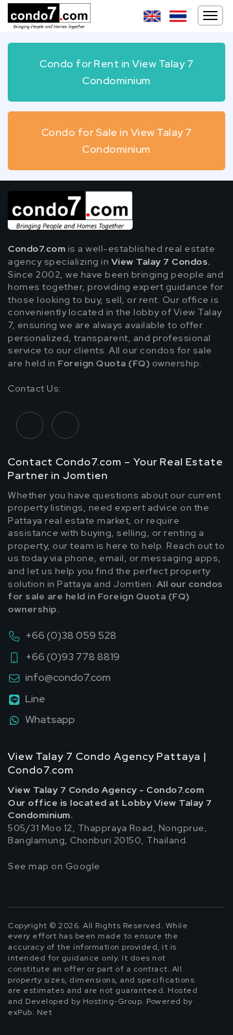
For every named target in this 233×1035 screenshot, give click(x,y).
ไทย (178, 16)
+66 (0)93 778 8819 (72, 656)
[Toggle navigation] (210, 15)
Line (35, 699)
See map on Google (54, 866)
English (152, 16)
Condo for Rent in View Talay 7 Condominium (116, 72)
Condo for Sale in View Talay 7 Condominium (116, 141)
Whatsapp (50, 719)
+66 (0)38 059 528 (70, 635)
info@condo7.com (68, 677)
